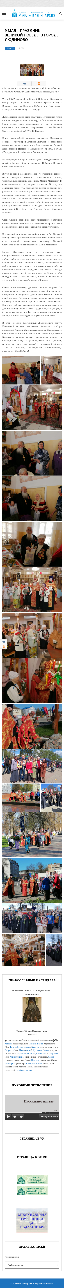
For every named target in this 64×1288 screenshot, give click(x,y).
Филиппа (31, 1053)
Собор (51, 1056)
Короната (35, 1047)
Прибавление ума (24, 1070)
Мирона (8, 1043)
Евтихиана (41, 1053)
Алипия (13, 1056)
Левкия (19, 1047)
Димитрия (9, 1063)
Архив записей (12, 1256)
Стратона (21, 1053)
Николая (35, 1060)
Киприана (53, 1053)
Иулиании (37, 1050)
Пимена (32, 1043)
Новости (10, 48)
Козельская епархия (22, 1283)
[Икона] (32, 1008)
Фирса (13, 1047)
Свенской (30, 1063)
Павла (22, 1050)
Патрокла (9, 1050)
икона (40, 1043)
